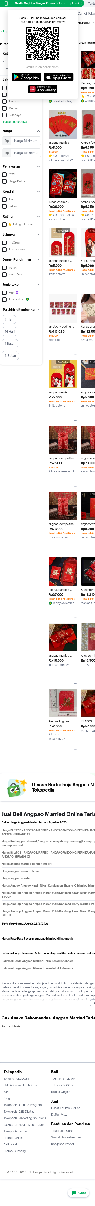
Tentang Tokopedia (16, 1078)
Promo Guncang (15, 1151)
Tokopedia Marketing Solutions (25, 1118)
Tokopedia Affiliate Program (23, 1105)
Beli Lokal (10, 1144)
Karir (7, 1092)
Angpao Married (12, 1026)
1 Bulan (10, 343)
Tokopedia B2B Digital (19, 1111)
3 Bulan (10, 355)
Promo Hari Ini (13, 1138)
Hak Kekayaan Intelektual (21, 1085)
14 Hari (10, 331)
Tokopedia (7, 31)
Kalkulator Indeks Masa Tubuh (24, 1124)
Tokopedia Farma (15, 1131)
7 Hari (9, 319)
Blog (7, 1098)
